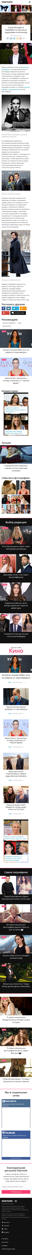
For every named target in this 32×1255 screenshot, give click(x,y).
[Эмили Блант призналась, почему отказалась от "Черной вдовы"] (16, 367)
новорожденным (14, 89)
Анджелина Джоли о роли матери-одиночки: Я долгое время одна (16, 605)
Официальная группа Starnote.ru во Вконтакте (13, 1105)
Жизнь (4, 556)
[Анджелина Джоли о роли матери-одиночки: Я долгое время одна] (16, 592)
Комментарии (19, 313)
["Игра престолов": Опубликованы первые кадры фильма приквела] (16, 761)
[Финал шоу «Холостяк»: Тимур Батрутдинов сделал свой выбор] (16, 972)
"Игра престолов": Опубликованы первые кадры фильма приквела (16, 773)
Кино (4, 331)
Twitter (5, 1229)
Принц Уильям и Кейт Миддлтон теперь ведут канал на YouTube (16, 807)
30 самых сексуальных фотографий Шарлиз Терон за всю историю (16, 927)
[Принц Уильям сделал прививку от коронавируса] (16, 696)
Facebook (6, 1225)
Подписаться (16, 1192)
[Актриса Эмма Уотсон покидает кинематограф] (16, 944)
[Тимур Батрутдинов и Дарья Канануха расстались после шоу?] (16, 885)
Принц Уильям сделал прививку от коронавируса (16, 708)
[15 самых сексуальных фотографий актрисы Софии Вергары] (16, 1037)
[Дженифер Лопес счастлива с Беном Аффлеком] (16, 563)
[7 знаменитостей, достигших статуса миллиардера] (16, 622)
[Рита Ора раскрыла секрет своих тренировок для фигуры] (16, 535)
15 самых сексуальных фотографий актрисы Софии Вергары (16, 1050)
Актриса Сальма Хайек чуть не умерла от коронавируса (16, 676)
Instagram (6, 1232)
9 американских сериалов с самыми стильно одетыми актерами (16, 468)
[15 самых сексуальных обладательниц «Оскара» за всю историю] (16, 1006)
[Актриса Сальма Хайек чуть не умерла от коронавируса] (16, 338)
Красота (5, 528)
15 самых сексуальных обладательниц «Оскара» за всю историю (16, 1019)
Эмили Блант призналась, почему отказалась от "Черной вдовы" (16, 380)
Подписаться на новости (16, 1158)
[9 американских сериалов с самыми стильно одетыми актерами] (16, 454)
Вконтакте (7, 1222)
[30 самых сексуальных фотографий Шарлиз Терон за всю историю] (16, 913)
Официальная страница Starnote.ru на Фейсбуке (14, 1136)
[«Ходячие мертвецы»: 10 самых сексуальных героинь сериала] (16, 1067)
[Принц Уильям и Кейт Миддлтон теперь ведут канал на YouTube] (16, 794)
